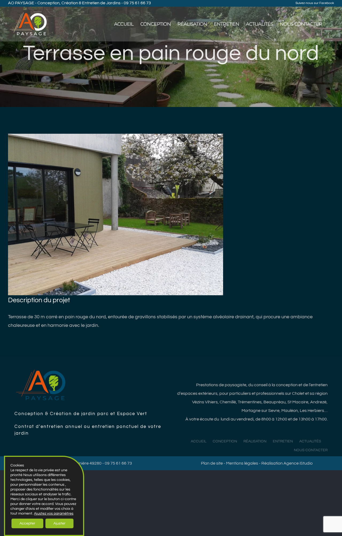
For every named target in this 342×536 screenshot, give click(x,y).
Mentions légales (242, 463)
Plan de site (212, 463)
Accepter (27, 523)
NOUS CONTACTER (311, 450)
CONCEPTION (225, 441)
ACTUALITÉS (310, 441)
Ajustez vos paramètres (53, 513)
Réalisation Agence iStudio (287, 463)
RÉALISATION (254, 441)
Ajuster (59, 523)
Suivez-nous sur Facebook (315, 3)
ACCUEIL (198, 441)
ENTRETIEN (283, 441)
